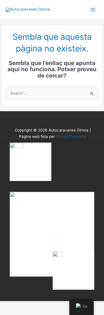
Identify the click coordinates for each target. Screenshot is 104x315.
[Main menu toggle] (93, 9)
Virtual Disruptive (71, 136)
